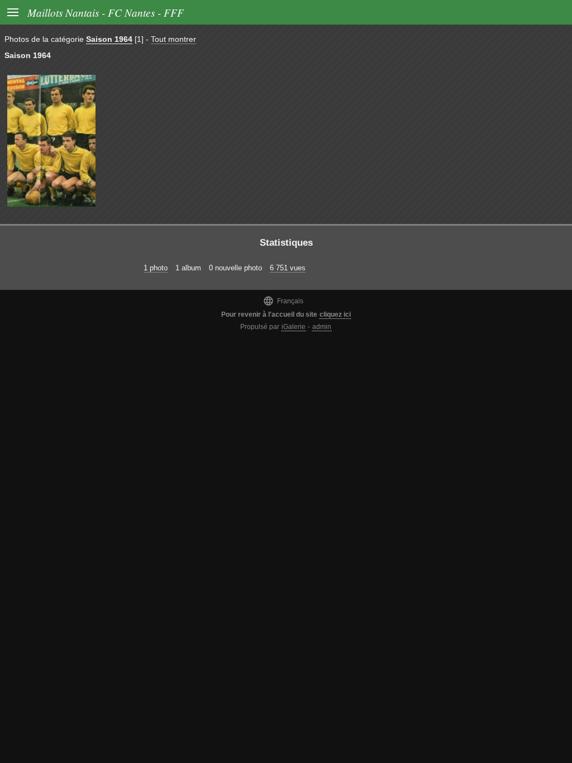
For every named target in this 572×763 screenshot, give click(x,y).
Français (283, 300)
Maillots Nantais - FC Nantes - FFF (105, 12)
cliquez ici (335, 314)
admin (321, 326)
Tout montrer (173, 39)
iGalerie (294, 326)
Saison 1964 (109, 39)
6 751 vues (288, 268)
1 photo (156, 268)
